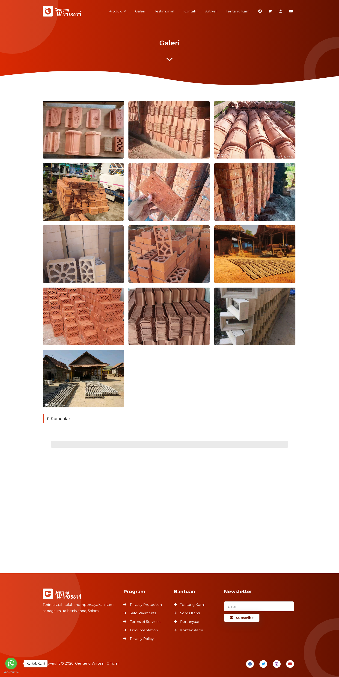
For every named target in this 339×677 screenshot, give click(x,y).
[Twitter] (263, 664)
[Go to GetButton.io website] (11, 672)
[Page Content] (169, 60)
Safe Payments (143, 613)
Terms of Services (145, 621)
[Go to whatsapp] (11, 663)
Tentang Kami (192, 604)
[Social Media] (260, 11)
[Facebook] (250, 664)
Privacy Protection (146, 604)
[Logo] (81, 593)
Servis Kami (190, 613)
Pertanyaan (190, 621)
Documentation (144, 630)
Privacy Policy (142, 638)
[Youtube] (290, 664)
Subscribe (244, 617)
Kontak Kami (191, 630)
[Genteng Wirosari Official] (62, 12)
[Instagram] (277, 664)
